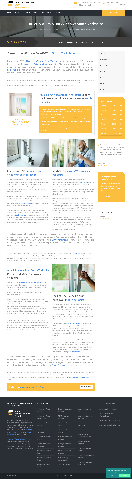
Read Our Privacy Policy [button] (122, 472)
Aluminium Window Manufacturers (44, 417)
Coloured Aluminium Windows (65, 438)
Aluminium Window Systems (44, 438)
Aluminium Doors (84, 430)
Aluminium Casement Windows (85, 417)
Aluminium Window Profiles (64, 431)
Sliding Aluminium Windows (43, 466)
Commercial (104, 60)
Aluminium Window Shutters (84, 449)
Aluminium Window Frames (44, 410)
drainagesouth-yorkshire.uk (108, 409)
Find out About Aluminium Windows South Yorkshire (20, 122)
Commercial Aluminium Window (86, 456)
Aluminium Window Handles (44, 424)
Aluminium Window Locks (44, 452)
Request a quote (113, 13)
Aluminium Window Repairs (44, 459)
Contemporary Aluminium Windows (64, 459)
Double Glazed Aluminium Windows (84, 436)
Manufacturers (105, 72)
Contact (58, 13)
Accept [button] (124, 475)
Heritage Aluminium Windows (65, 445)
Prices (36, 13)
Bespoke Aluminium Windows (65, 410)
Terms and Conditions (57, 476)
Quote (102, 84)
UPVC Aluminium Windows (64, 417)
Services (27, 13)
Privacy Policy (69, 476)
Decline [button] (113, 475)
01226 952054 (85, 5)
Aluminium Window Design (64, 424)
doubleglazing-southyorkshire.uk (109, 420)
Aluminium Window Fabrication (84, 424)
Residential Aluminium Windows (85, 442)
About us (103, 54)
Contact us (104, 90)
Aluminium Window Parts (84, 410)
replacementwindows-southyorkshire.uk (106, 415)
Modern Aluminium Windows (64, 452)
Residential (104, 66)
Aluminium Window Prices (64, 466)
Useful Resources (107, 403)
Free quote (46, 13)
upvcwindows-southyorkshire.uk (109, 425)
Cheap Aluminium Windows (43, 445)
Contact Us (85, 387)
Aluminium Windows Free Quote (85, 463)
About (17, 13)
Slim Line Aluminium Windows (44, 431)
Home (9, 13)
